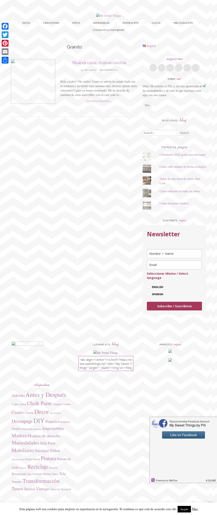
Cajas (15, 404)
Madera (19, 435)
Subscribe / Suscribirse (174, 306)
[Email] (5, 51)
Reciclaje (38, 466)
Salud (156, 22)
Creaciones (51, 22)
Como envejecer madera (174, 203)
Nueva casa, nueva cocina (99, 62)
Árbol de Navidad (60, 489)
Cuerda (29, 413)
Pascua (36, 459)
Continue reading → (99, 101)
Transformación (41, 481)
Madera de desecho (44, 436)
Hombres (37, 429)
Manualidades (25, 442)
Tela (62, 473)
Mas (195, 509)
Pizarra (23, 467)
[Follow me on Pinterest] (178, 68)
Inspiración (130, 22)
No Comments (108, 70)
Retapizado (19, 474)
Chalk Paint (39, 403)
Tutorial (29, 488)
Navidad (42, 450)
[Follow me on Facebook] (153, 68)
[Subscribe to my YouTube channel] (195, 68)
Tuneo (17, 488)
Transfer (17, 482)
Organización (18, 459)
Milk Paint (47, 443)
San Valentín (34, 474)
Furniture (64, 421)
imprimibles (101, 22)
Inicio (26, 22)
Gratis (16, 428)
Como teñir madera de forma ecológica (183, 167)
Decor (41, 411)
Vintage (42, 488)
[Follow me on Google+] (170, 68)
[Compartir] (5, 60)
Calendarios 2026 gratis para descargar (183, 154)
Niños (76, 22)
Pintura (48, 458)
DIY (39, 420)
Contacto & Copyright (108, 30)
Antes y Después (45, 394)
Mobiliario (23, 450)
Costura (66, 404)
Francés (51, 421)
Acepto (184, 509)
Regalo (53, 467)
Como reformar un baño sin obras (180, 191)
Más (147, 105)
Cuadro (18, 412)
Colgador (57, 404)
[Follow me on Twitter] (162, 68)
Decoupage (22, 421)
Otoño (28, 459)
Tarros (55, 474)
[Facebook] (5, 26)
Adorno (18, 395)
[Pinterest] (5, 43)
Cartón (22, 404)
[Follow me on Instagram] (187, 68)
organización (183, 22)
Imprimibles (53, 428)
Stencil (47, 474)
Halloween (27, 429)
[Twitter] (5, 34)
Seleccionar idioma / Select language (167, 275)
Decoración (55, 412)
